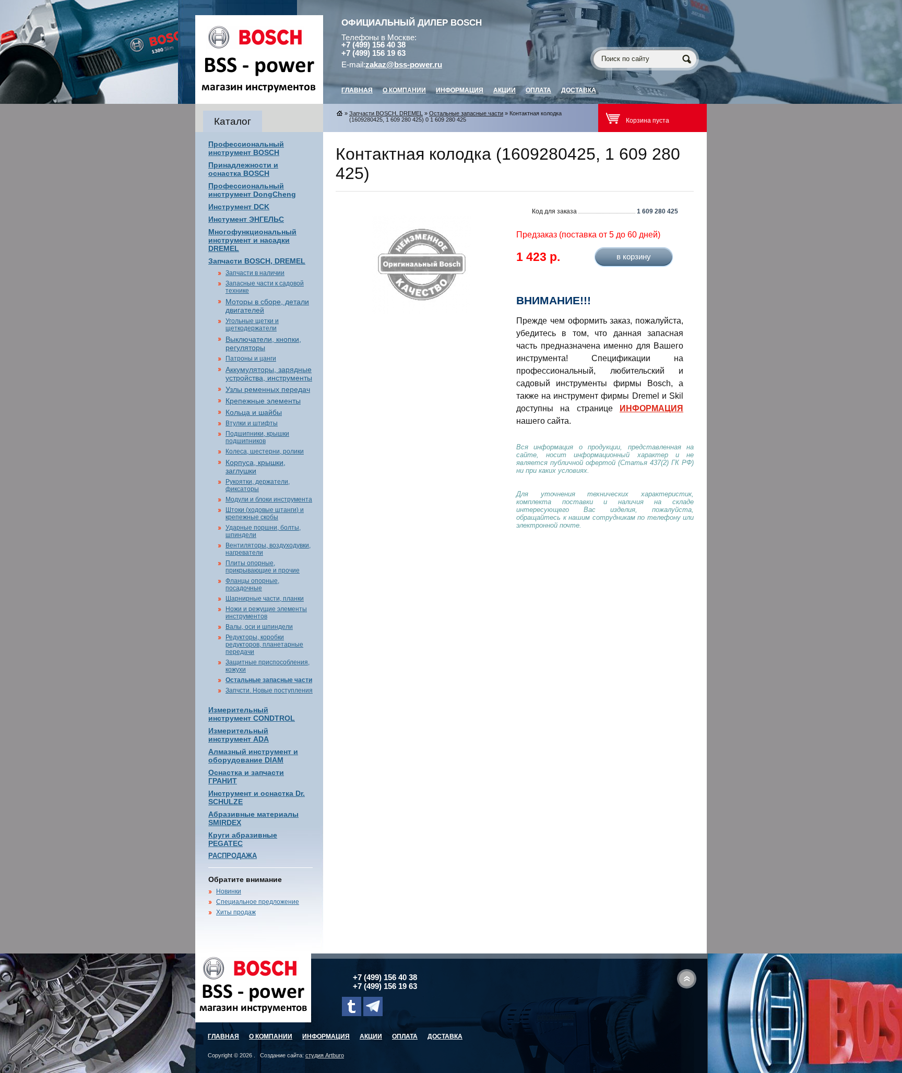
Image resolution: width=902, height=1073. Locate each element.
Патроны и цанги (250, 358)
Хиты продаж (236, 912)
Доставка (578, 90)
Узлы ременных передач (267, 389)
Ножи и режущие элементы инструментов (266, 612)
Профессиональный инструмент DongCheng (252, 190)
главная (357, 90)
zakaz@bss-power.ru (403, 65)
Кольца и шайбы (253, 412)
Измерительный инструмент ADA (238, 734)
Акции (504, 90)
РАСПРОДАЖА (232, 856)
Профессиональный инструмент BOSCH (246, 148)
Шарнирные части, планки (264, 598)
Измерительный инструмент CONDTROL (251, 714)
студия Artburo (324, 1055)
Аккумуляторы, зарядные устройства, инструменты (268, 373)
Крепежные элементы (263, 401)
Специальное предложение (257, 901)
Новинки (228, 891)
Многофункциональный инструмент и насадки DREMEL (252, 240)
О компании (404, 90)
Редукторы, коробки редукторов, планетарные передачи (264, 644)
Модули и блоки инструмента (268, 499)
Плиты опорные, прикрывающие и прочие (262, 566)
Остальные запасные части (268, 680)
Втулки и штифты (251, 423)
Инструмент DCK (238, 206)
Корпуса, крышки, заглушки (255, 466)
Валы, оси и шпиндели (259, 626)
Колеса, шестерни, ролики (264, 451)
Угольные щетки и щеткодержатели (252, 324)
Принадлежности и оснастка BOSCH (243, 169)
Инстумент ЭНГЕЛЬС (246, 219)
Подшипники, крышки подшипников (257, 437)
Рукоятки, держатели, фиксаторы (257, 485)
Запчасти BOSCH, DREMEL (256, 261)
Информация (459, 90)
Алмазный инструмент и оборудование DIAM (253, 755)
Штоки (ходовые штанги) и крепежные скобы (264, 513)
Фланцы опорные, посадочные (252, 584)
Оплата (538, 90)
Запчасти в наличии (254, 273)
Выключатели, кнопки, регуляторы (263, 343)
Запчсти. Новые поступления (269, 690)
